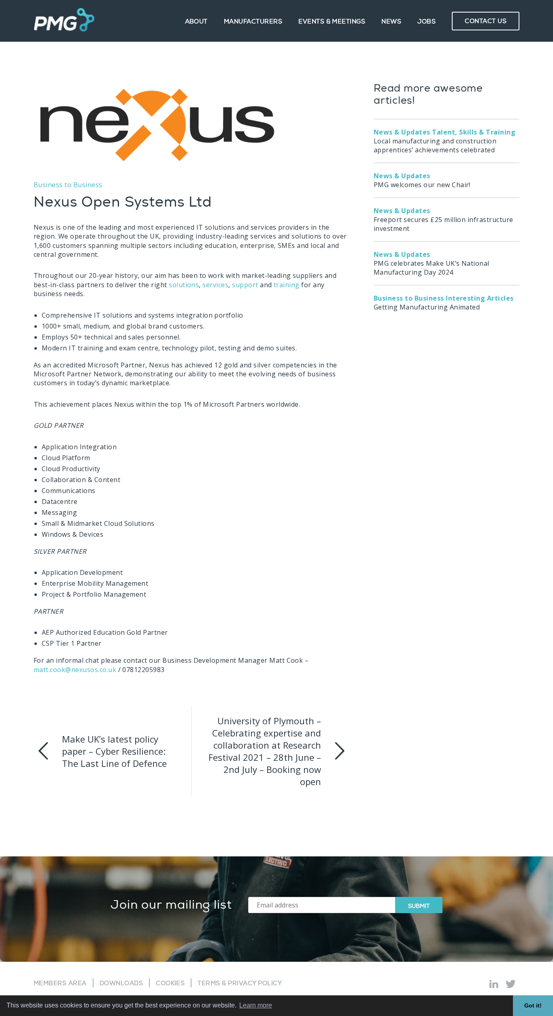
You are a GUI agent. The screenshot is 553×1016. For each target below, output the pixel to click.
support (245, 284)
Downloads (121, 983)
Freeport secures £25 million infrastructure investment (443, 219)
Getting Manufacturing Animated (444, 303)
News (391, 22)
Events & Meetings (331, 22)
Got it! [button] (533, 1005)
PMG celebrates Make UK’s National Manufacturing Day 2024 (431, 263)
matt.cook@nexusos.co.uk (75, 669)
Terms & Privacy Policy (240, 983)
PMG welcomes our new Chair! (422, 180)
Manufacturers (253, 22)
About (196, 22)
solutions (184, 284)
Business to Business (68, 184)
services (215, 284)
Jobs (426, 22)
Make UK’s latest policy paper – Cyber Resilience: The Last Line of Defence (114, 751)
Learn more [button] (255, 1005)
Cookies (170, 983)
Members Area (60, 983)
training (287, 284)
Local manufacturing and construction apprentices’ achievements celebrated (444, 141)
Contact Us (485, 21)
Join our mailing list (171, 905)
